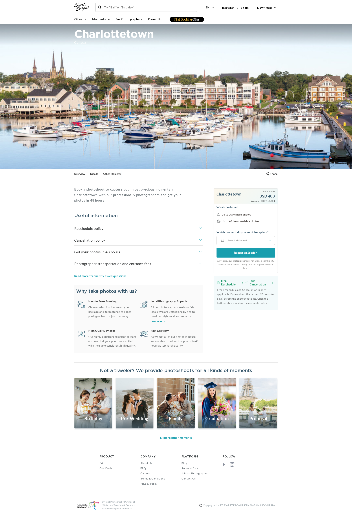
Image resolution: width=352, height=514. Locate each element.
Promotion (155, 19)
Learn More (156, 321)
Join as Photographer (195, 473)
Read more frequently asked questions (100, 276)
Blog (184, 463)
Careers (145, 473)
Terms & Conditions (152, 478)
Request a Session (245, 252)
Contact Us (189, 478)
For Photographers (128, 19)
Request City (190, 468)
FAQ (143, 468)
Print (103, 463)
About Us (146, 463)
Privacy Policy (148, 483)
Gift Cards (106, 468)
